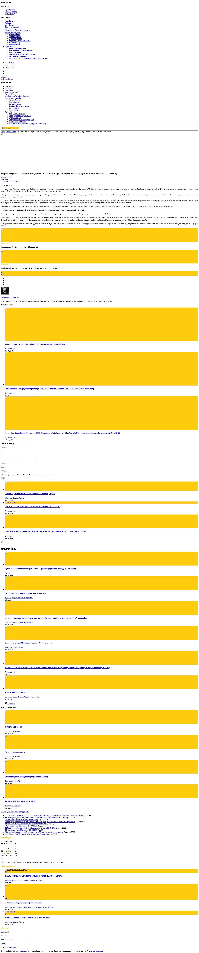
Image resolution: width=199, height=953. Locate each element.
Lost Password (10, 948)
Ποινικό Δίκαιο (15, 37)
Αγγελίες (8, 47)
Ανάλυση (8, 598)
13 (9, 851)
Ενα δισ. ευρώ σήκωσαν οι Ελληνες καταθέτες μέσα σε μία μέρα (30, 494)
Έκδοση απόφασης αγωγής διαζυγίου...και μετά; (23, 903)
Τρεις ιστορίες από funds (15, 692)
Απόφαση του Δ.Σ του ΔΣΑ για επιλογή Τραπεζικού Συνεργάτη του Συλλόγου (35, 344)
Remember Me (8, 940)
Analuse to (21, 951)
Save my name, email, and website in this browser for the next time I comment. (30, 475)
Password (4, 936)
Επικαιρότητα (14, 45)
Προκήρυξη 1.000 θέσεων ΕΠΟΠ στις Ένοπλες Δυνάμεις (26, 834)
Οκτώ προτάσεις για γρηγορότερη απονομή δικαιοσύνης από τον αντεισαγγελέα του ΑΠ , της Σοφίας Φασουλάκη (49, 389)
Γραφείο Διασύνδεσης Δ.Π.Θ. (18, 812)
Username (4, 932)
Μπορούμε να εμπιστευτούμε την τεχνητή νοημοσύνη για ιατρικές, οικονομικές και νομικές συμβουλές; (46, 618)
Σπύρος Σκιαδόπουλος (11, 181)
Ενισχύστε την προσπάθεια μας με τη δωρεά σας (28, 58)
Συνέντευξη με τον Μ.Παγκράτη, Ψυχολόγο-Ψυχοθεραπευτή (28, 643)
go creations (98, 951)
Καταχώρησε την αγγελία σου (20, 51)
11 (6, 899)
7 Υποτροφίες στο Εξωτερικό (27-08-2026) (21, 826)
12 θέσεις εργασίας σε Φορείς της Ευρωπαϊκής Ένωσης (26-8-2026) (30, 828)
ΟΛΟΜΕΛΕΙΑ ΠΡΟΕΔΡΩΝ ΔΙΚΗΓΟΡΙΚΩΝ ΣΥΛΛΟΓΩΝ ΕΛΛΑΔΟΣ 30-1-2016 (32, 507)
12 (6, 872)
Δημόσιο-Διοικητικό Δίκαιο (19, 41)
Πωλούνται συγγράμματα (15, 752)
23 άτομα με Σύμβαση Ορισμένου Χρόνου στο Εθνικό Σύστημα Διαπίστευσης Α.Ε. (35, 832)
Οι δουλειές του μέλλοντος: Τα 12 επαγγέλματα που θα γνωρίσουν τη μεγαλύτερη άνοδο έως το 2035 (43, 816)
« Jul (2, 860)
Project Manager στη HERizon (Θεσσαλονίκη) (21, 820)
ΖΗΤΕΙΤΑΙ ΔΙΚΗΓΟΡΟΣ (13, 727)
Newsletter (9, 21)
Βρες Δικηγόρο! (15, 52)
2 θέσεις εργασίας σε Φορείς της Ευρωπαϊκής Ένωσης (26, 777)
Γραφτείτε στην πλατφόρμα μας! (22, 54)
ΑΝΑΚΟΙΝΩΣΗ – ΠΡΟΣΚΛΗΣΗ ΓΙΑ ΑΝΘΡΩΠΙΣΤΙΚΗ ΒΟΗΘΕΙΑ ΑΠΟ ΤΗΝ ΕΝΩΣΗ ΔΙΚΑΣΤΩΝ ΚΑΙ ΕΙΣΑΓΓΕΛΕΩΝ (45, 532)
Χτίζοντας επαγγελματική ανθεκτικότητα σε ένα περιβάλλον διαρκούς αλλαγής (35, 818)
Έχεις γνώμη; (10, 14)
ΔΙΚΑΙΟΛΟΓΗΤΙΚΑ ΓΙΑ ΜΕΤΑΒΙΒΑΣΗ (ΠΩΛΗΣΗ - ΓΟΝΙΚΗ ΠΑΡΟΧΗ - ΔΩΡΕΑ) (33, 876)
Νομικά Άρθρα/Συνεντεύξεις (22, 598)
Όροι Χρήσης (10, 10)
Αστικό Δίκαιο (14, 35)
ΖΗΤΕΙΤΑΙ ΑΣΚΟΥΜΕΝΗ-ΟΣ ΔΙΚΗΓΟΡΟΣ (20, 801)
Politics (8, 23)
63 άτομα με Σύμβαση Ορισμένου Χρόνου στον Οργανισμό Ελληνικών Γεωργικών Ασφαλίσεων (40, 822)
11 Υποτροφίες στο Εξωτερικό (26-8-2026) (21, 830)
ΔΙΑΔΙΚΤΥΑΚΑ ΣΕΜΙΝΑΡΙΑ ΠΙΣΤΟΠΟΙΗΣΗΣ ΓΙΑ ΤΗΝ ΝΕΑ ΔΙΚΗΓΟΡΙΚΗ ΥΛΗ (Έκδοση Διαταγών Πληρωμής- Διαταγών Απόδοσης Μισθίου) (57, 668)
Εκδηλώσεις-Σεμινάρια (18, 56)
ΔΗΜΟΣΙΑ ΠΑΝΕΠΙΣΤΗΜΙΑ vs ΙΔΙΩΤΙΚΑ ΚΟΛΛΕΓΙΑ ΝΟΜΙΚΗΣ (27, 918)
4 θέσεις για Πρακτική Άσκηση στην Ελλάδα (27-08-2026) (26, 824)
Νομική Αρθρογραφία (13, 33)
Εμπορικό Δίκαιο (15, 39)
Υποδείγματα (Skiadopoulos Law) (18, 31)
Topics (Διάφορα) (12, 27)
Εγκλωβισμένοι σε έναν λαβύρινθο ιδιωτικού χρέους (26, 593)
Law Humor (9, 25)
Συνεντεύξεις (10, 29)
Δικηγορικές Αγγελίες (17, 49)
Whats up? (9, 498)
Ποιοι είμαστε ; (11, 12)
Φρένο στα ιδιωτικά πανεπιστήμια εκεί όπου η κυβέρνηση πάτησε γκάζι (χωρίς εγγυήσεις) (40, 569)
